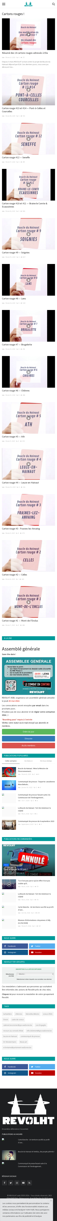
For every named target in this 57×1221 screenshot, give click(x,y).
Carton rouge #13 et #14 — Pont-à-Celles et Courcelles (23, 110)
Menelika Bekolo (32, 1014)
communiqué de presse (30, 1036)
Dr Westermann (9, 1042)
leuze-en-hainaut (10, 1036)
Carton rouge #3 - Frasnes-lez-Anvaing (21, 528)
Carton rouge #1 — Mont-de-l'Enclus (20, 620)
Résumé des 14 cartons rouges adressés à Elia (25, 52)
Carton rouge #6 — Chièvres (16, 390)
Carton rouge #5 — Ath (13, 436)
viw (3, 57)
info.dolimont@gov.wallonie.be (39, 1031)
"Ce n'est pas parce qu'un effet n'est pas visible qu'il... (34, 882)
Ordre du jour (28, 732)
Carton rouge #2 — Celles (14, 574)
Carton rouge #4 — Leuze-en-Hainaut (20, 482)
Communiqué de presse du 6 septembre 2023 (36, 821)
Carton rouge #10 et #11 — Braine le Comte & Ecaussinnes (24, 205)
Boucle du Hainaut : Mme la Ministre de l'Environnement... (33, 769)
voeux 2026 (47, 1014)
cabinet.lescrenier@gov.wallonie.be (17, 1025)
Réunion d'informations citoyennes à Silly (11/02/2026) (34, 921)
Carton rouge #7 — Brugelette (17, 344)
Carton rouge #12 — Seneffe (16, 157)
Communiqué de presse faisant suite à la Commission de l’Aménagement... (34, 796)
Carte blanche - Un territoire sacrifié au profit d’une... (36, 908)
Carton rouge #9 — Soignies (16, 252)
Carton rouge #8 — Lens (14, 298)
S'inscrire (28, 738)
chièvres (18, 1014)
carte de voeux (18, 1019)
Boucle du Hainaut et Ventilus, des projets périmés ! (36, 1152)
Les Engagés (41, 1025)
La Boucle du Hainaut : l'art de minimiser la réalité (34, 809)
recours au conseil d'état (13, 1031)
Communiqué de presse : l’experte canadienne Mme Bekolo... (36, 783)
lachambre (7, 1014)
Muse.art (23, 1042)
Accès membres (28, 745)
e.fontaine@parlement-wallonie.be (17, 1047)
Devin (5, 1019)
